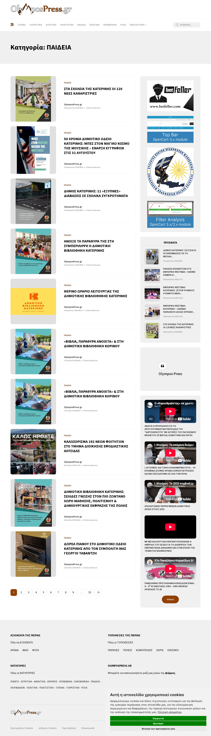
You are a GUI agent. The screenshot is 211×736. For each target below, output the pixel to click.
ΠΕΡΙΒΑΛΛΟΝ (109, 25)
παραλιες (113, 650)
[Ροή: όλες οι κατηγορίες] (12, 25)
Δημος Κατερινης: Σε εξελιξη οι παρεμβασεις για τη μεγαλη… (179, 253)
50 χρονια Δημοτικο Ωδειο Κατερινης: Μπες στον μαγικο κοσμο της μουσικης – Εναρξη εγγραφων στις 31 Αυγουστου (96, 146)
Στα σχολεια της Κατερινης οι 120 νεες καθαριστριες (93, 91)
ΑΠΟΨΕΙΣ (52, 681)
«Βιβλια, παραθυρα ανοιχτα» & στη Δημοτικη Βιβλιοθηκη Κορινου (94, 344)
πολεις (127, 650)
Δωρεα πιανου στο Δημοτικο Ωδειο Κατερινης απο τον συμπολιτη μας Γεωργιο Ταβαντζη (95, 548)
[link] (170, 712)
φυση (35, 650)
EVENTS (15, 681)
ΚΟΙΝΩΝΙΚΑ (65, 681)
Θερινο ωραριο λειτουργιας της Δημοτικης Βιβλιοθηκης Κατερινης (95, 294)
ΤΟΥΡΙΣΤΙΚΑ (35, 25)
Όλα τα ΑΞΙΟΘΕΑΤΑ (22, 642)
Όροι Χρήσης (69, 728)
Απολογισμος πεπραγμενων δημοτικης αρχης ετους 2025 (167, 507)
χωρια (159, 650)
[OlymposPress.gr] (41, 9)
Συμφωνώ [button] (158, 718)
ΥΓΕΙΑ (123, 25)
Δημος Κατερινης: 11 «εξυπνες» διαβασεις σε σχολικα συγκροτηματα (96, 194)
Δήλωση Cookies (48, 728)
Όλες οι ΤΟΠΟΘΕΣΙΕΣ (120, 642)
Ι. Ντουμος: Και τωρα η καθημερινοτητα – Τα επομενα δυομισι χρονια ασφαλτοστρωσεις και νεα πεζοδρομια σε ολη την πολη (170, 471)
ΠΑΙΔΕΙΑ (81, 25)
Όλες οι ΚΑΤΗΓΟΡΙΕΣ (23, 673)
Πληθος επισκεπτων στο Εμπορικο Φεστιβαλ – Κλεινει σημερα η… (179, 272)
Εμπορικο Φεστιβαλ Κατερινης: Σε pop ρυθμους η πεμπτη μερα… (178, 290)
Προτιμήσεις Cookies (22, 728)
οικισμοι (173, 650)
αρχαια (15, 650)
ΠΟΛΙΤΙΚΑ (94, 25)
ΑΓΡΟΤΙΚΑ (51, 25)
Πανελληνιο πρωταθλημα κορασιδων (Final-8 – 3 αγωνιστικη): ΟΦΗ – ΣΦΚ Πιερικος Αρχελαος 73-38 (170, 586)
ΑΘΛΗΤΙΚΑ (39, 681)
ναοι (25, 650)
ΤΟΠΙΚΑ (21, 25)
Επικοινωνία (87, 728)
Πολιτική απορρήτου (170, 712)
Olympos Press (170, 374)
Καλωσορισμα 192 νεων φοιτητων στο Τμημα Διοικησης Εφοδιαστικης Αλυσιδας (96, 446)
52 (89, 592)
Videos (170, 599)
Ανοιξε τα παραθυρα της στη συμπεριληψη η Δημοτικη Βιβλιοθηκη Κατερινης (89, 246)
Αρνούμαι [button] (158, 723)
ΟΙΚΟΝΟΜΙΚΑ (81, 681)
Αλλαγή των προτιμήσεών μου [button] (158, 728)
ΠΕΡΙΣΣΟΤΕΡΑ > (138, 25)
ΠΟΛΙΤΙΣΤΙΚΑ (67, 25)
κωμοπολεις (144, 650)
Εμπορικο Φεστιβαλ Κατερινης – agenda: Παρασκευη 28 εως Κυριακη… (179, 309)
